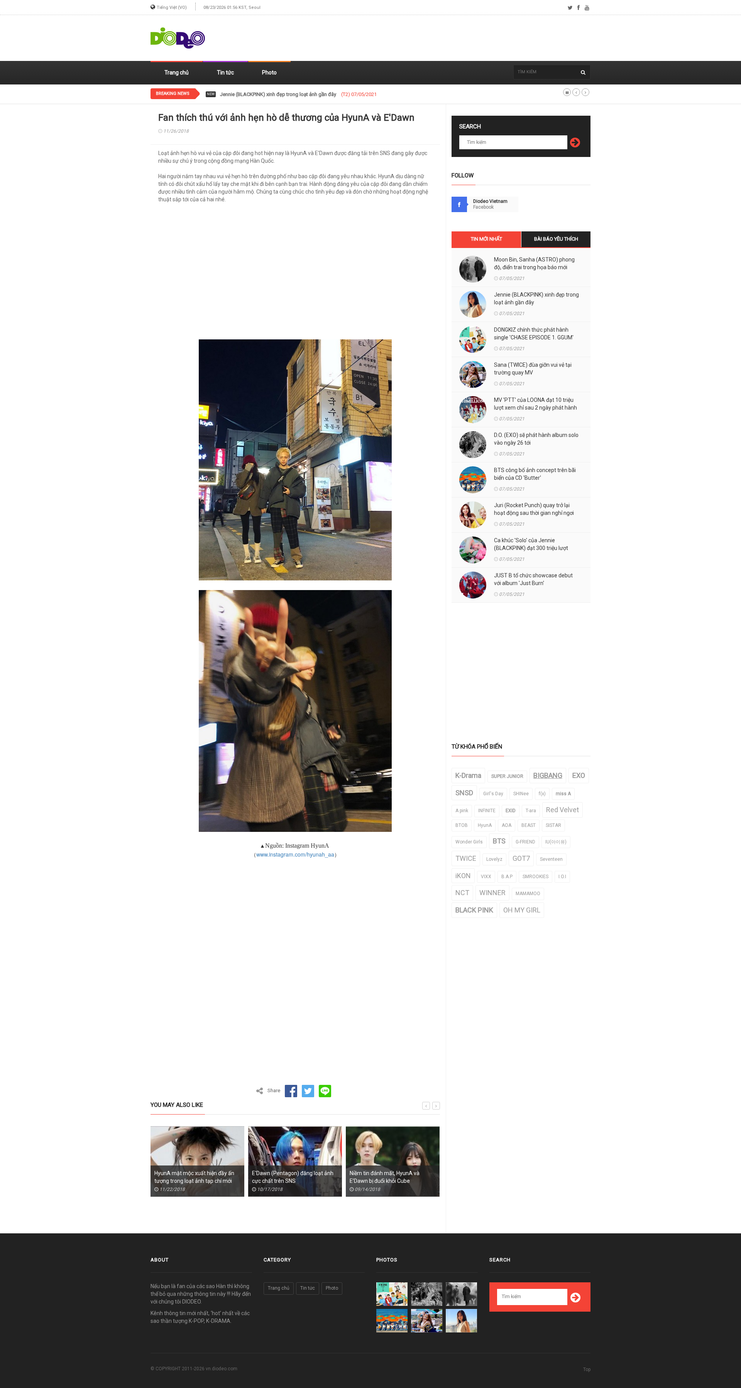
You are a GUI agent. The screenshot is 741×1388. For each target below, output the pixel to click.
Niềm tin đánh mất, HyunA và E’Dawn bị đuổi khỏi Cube (293, 1177)
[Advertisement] (450, 38)
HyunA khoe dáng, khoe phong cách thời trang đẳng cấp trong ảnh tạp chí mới (398, 1181)
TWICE (465, 858)
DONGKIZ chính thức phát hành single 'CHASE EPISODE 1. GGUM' (292, 94)
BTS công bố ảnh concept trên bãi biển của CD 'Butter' (535, 474)
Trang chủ (176, 72)
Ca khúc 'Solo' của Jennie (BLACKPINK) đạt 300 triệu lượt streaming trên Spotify (531, 548)
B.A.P (507, 876)
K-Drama (468, 775)
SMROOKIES (535, 876)
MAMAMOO (528, 893)
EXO (578, 775)
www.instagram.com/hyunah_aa (295, 854)
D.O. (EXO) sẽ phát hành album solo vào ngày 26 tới (536, 439)
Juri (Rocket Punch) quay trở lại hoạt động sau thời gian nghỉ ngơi (534, 509)
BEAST (528, 825)
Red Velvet (562, 810)
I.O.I (562, 876)
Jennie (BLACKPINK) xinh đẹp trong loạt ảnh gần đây (536, 298)
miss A (563, 793)
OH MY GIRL (521, 910)
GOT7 (521, 858)
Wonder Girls (469, 842)
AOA (506, 825)
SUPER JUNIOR (507, 776)
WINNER (492, 893)
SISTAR (553, 825)
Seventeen (551, 859)
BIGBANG (547, 775)
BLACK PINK (474, 910)
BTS (499, 841)
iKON (463, 876)
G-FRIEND (525, 842)
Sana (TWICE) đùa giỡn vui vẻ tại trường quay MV (533, 369)
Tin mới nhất (486, 239)
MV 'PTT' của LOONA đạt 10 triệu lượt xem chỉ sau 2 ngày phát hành (535, 404)
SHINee (521, 793)
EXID (511, 810)
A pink (461, 810)
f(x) (542, 793)
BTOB (461, 825)
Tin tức (225, 72)
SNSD (464, 793)
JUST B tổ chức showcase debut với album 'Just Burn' (533, 579)
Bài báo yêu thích (556, 239)
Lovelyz (494, 859)
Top (586, 1369)
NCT (462, 893)
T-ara (531, 810)
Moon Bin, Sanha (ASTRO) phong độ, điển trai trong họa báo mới (534, 263)
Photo (269, 72)
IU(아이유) (556, 842)
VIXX (486, 876)
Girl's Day (493, 793)
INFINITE (487, 810)
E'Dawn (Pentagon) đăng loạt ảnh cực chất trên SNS (201, 1177)
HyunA (485, 825)
